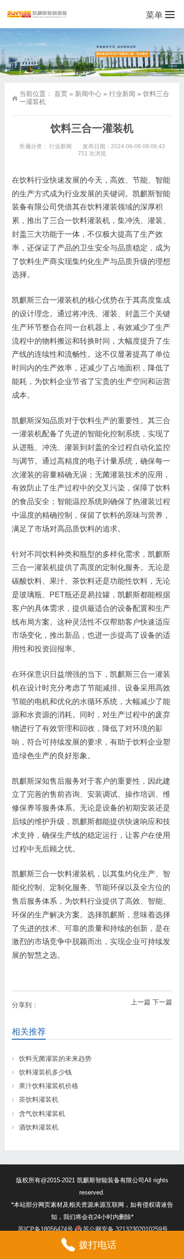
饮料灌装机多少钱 (45, 1072)
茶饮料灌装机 (39, 1099)
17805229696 (122, 527)
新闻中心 (88, 93)
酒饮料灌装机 (39, 1127)
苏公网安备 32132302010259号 (125, 1229)
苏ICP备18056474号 (45, 1229)
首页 (60, 93)
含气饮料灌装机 (42, 1113)
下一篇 (162, 1002)
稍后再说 (61, 552)
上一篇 (141, 1002)
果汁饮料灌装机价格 (48, 1086)
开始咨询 (133, 552)
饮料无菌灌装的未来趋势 (55, 1058)
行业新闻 (122, 93)
